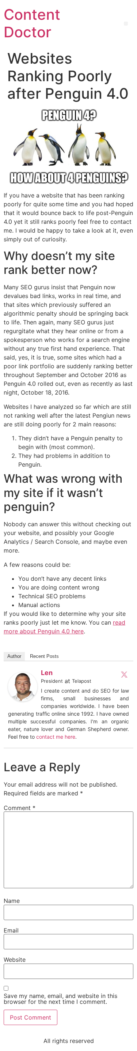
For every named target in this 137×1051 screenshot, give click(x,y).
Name (12, 901)
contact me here (55, 737)
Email (11, 930)
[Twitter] (124, 674)
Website (15, 960)
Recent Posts (44, 656)
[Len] (22, 699)
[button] (126, 24)
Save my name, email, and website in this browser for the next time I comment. (60, 999)
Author (14, 656)
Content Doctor (32, 23)
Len (47, 673)
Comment (19, 808)
